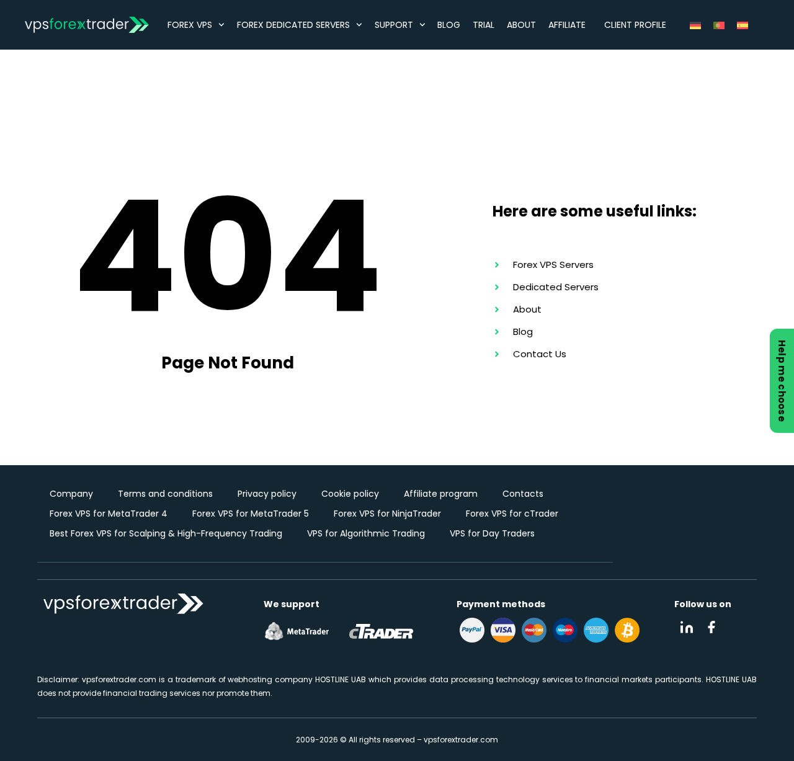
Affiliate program (441, 493)
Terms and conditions (165, 493)
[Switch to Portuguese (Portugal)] (719, 24)
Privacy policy (267, 493)
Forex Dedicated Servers (293, 25)
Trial (483, 25)
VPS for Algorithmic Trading (366, 533)
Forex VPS (189, 25)
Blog (448, 25)
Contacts (522, 493)
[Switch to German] (695, 24)
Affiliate (567, 25)
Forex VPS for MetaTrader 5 (250, 513)
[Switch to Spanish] (742, 24)
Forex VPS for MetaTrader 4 (108, 513)
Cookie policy (350, 493)
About (521, 25)
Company (71, 493)
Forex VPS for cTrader (512, 513)
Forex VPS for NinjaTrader (387, 513)
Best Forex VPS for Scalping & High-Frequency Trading (166, 533)
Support (394, 25)
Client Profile (635, 25)
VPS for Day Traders (492, 533)
